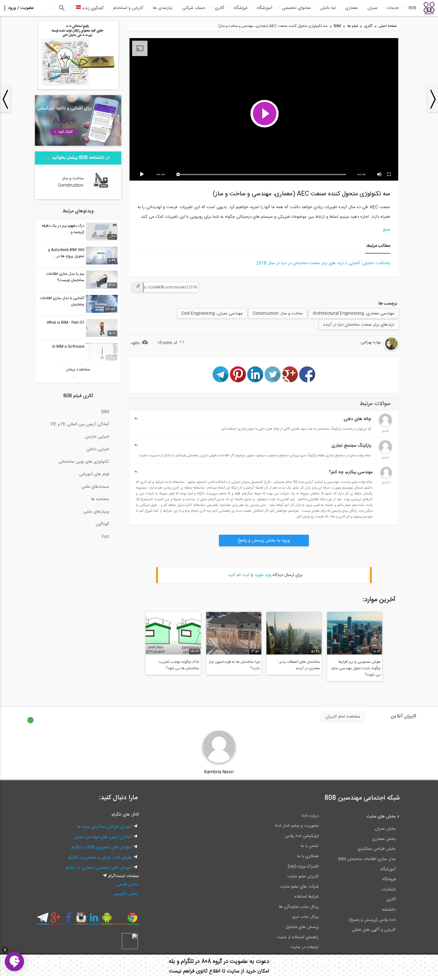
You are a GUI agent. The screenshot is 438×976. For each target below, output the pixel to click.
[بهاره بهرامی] (375, 350)
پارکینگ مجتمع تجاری (351, 446)
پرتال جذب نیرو (305, 916)
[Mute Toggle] (379, 174)
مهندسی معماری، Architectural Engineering (353, 313)
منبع (386, 229)
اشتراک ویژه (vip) (303, 866)
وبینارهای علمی (96, 511)
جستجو (61, 8)
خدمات (393, 8)
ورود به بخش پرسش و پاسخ (264, 540)
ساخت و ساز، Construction (278, 313)
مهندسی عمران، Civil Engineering (212, 313)
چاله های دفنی (357, 419)
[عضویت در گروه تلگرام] (43, 920)
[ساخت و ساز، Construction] (103, 195)
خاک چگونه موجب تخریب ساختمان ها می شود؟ (179, 665)
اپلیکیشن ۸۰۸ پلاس (302, 836)
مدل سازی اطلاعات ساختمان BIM (367, 859)
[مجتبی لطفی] (385, 452)
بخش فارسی (127, 884)
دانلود (135, 343)
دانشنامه (389, 909)
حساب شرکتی (193, 8)
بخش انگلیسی (125, 894)
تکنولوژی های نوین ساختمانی (83, 461)
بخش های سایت (381, 816)
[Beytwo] (386, 477)
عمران (372, 8)
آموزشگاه (264, 8)
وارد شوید (263, 575)
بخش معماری (384, 838)
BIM (337, 26)
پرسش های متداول (302, 927)
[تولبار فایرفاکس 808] (120, 920)
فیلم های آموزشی (94, 474)
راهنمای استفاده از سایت (298, 937)
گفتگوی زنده (92, 8)
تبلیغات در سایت (305, 947)
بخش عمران (385, 828)
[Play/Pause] (143, 174)
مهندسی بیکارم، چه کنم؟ (351, 472)
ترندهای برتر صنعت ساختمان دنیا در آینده (358, 324)
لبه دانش (328, 8)
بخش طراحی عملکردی (377, 848)
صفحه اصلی (388, 26)
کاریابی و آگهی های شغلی (374, 929)
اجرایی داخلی (97, 449)
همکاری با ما (308, 856)
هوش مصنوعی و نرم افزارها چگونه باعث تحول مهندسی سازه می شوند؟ (356, 668)
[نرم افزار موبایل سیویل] (107, 920)
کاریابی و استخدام (128, 8)
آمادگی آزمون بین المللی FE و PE (80, 424)
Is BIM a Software (68, 346)
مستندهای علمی (95, 486)
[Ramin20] (385, 425)
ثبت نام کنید (238, 575)
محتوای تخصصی (296, 8)
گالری (219, 8)
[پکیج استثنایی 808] (78, 88)
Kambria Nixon (219, 772)
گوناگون (102, 524)
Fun (105, 536)
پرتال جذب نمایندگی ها (299, 906)
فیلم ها (352, 26)
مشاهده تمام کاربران (342, 716)
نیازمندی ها (163, 8)
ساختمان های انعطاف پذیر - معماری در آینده (298, 665)
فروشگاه (240, 8)
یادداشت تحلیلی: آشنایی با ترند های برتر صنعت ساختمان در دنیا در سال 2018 (323, 263)
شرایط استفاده (306, 896)
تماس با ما (310, 846)
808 (412, 8)
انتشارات (389, 889)
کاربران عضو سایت (303, 876)
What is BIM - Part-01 (65, 322)
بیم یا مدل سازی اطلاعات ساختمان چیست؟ (65, 277)
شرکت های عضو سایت (299, 886)
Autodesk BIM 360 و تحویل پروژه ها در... (66, 253)
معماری (351, 8)
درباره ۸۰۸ (310, 815)
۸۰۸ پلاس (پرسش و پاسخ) (372, 919)
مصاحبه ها (100, 499)
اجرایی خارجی (97, 436)
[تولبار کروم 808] (133, 920)
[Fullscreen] (389, 174)
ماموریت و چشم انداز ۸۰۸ (297, 825)
